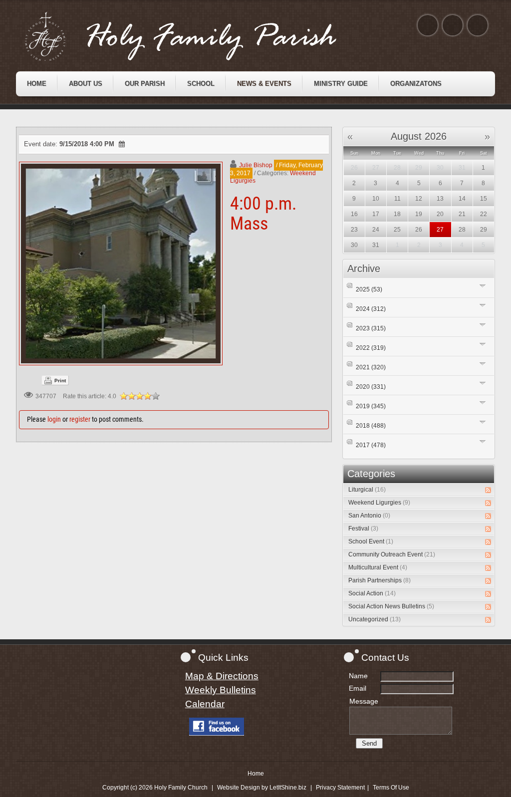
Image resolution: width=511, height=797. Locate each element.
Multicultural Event (377, 567)
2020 (371, 386)
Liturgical (367, 489)
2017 (371, 445)
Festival (363, 528)
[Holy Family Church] (193, 36)
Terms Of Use (391, 787)
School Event (370, 541)
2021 (371, 367)
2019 (371, 406)
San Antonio (369, 515)
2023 (371, 328)
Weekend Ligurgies (379, 502)
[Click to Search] (478, 25)
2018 (371, 425)
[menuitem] (36, 83)
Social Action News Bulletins (391, 606)
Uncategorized (374, 619)
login (54, 419)
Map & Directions (221, 676)
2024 (371, 308)
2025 (369, 289)
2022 (371, 347)
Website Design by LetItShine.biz (261, 787)
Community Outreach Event (391, 554)
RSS (488, 490)
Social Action (372, 593)
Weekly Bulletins (220, 690)
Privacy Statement (340, 787)
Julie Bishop (255, 165)
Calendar (205, 704)
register (79, 419)
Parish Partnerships (379, 580)
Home (256, 773)
